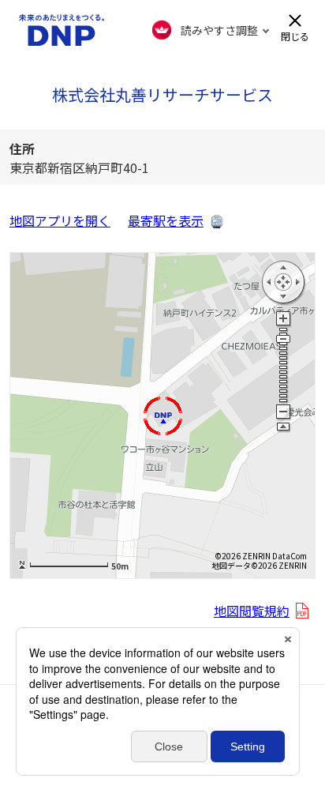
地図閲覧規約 (252, 610)
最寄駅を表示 (166, 220)
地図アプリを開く (59, 220)
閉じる (295, 35)
